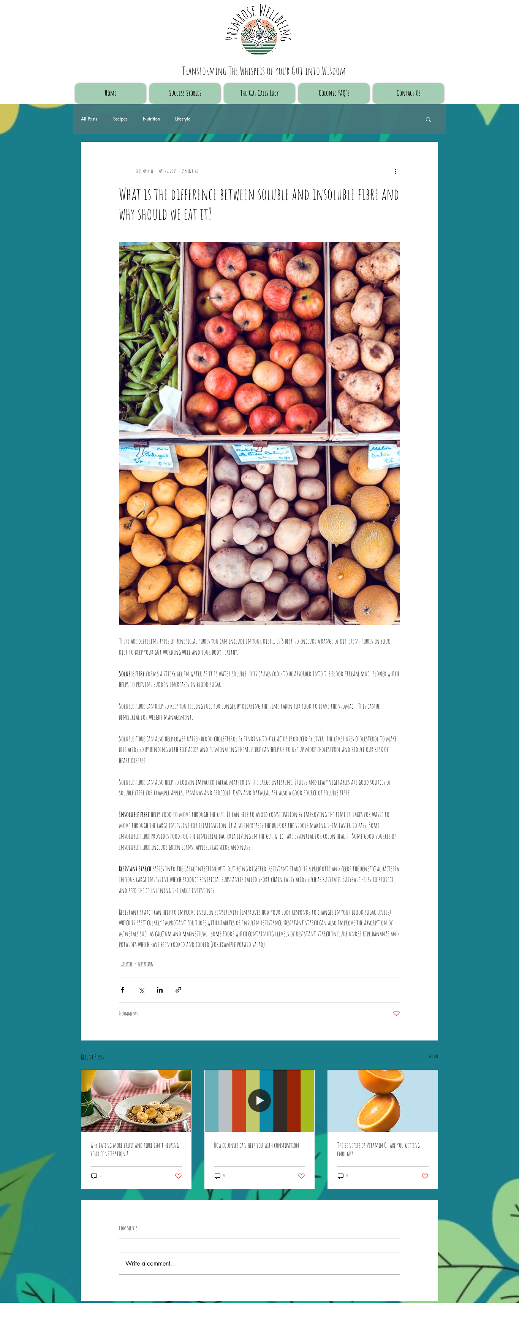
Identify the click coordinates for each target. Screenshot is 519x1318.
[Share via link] (178, 989)
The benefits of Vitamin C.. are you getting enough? (378, 1149)
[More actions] (395, 171)
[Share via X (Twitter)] (141, 989)
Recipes (120, 119)
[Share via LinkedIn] (159, 989)
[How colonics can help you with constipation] (260, 1101)
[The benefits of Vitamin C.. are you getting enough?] (383, 1101)
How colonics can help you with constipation (256, 1145)
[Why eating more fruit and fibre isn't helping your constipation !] (136, 1101)
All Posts (89, 119)
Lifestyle (182, 119)
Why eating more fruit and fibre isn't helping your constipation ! (134, 1149)
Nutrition (151, 119)
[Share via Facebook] (122, 989)
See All (433, 1056)
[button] (428, 119)
